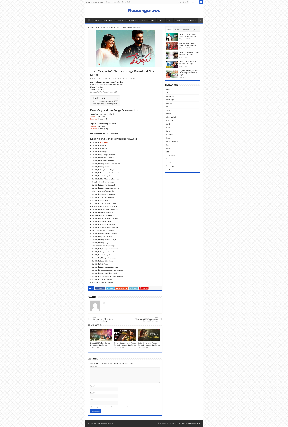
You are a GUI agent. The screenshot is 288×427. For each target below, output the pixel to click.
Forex (168, 131)
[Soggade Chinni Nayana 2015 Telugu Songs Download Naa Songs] (172, 73)
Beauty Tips (170, 99)
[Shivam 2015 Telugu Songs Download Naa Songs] (172, 64)
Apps (97, 20)
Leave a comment (130, 78)
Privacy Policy (126, 2)
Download (93, 116)
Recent (177, 29)
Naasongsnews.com (193, 423)
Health (152, 20)
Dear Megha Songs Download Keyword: (105, 104)
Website (92, 400)
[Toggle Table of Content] (114, 99)
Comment (94, 366)
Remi (93, 78)
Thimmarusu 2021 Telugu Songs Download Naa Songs (146, 319)
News (161, 20)
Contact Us (116, 2)
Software (180, 20)
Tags (193, 29)
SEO (170, 20)
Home (108, 2)
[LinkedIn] (185, 2)
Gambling (169, 134)
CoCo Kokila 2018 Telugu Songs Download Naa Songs (149, 344)
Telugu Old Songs (100, 27)
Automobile (108, 20)
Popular (169, 29)
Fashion (142, 20)
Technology (190, 20)
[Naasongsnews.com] (144, 10)
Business (120, 20)
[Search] (201, 2)
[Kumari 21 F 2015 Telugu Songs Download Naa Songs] (172, 55)
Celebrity (169, 110)
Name (92, 386)
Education (131, 20)
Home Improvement (172, 141)
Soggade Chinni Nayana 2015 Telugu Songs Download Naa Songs (188, 73)
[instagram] (188, 2)
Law (167, 145)
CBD (167, 106)
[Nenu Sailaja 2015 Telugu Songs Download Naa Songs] (172, 46)
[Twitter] (181, 2)
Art (167, 93)
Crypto (168, 113)
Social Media (170, 155)
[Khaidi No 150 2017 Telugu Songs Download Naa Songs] (172, 37)
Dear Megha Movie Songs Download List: (105, 101)
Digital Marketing (171, 117)
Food (168, 127)
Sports (168, 162)
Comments (185, 29)
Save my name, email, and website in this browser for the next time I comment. (117, 407)
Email (92, 393)
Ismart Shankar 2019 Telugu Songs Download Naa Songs (125, 344)
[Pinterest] (183, 2)
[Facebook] (178, 2)
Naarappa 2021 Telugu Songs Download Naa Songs (102, 319)
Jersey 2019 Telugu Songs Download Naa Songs (100, 344)
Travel (168, 169)
